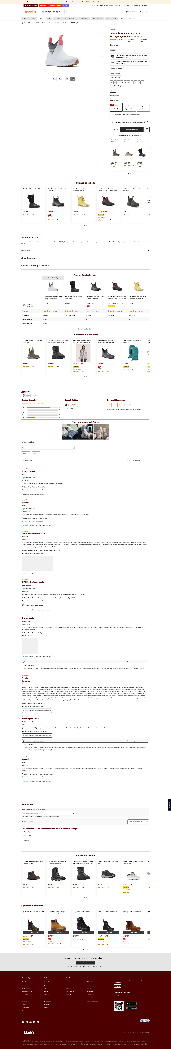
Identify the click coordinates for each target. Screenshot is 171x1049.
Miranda (25, 536)
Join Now (100, 967)
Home (26, 23)
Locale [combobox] (35, 453)
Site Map (89, 988)
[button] (119, 12)
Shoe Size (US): (115, 77)
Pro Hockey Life (47, 998)
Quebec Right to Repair (92, 1001)
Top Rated (112, 50)
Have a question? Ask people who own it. (34, 809)
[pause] (27, 2)
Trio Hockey (47, 1004)
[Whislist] (140, 12)
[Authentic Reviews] (30, 395)
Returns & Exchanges (27, 991)
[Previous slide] (22, 2)
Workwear (58, 18)
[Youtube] (34, 1022)
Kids (49, 18)
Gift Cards (132, 18)
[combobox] (139, 460)
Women (26, 18)
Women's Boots (42, 23)
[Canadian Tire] (43, 5)
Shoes (41, 18)
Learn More (97, 2)
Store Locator (25, 998)
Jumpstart (68, 998)
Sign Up (117, 986)
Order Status (131, 11)
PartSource (46, 994)
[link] (117, 40)
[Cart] (146, 12)
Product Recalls (25, 1007)
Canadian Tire (47, 981)
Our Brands (68, 985)
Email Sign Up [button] (109, 5)
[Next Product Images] (102, 55)
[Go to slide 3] (66, 79)
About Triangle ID (70, 991)
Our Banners (47, 1007)
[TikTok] (38, 1022)
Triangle (46, 991)
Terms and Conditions (92, 985)
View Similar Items (143, 40)
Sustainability (69, 994)
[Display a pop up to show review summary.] (85, 215)
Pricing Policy (90, 994)
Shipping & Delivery (26, 988)
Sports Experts (47, 1001)
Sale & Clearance (97, 18)
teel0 (23, 762)
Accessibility (90, 991)
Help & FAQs (25, 994)
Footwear (32, 23)
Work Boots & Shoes (71, 18)
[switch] (25, 305)
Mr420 (24, 505)
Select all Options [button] (132, 129)
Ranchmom (26, 681)
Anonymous (26, 585)
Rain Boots (53, 23)
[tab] (116, 107)
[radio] (115, 73)
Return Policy (90, 998)
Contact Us (24, 1004)
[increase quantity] (117, 129)
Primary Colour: (115, 68)
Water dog (26, 832)
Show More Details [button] (84, 329)
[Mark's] (59, 5)
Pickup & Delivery (26, 985)
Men (34, 18)
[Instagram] (30, 1022)
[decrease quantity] (111, 129)
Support (118, 5)
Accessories (84, 18)
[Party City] (65, 5)
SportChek (46, 985)
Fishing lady (26, 621)
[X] (27, 1022)
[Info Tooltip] (147, 122)
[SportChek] (52, 5)
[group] (53, 214)
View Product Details (130, 40)
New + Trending (111, 18)
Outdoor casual (27, 722)
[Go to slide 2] (60, 79)
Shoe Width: (114, 86)
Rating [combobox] (24, 453)
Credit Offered (98, 5)
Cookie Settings (25, 1010)
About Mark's (69, 981)
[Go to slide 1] (54, 79)
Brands (123, 18)
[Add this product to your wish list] (147, 129)
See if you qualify (120, 63)
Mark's (45, 988)
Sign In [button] (145, 5)
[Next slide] (149, 2)
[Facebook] (23, 1022)
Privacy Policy (90, 981)
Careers (67, 988)
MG (23, 474)
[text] (116, 165)
